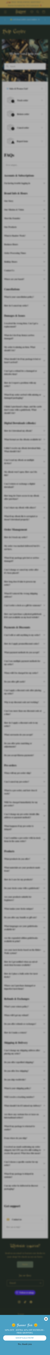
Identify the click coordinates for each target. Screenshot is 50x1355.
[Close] (46, 1319)
